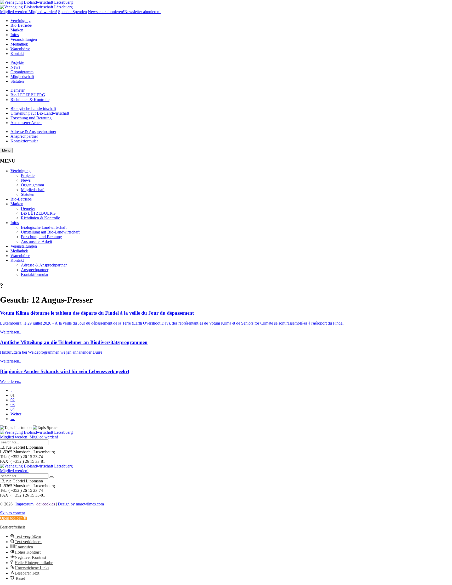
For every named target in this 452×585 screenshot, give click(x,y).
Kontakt (17, 53)
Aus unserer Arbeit (26, 122)
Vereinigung (20, 20)
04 (12, 409)
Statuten (17, 81)
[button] (13, 518)
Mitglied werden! (14, 471)
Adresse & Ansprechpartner (33, 131)
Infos (14, 34)
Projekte (17, 62)
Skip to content (12, 513)
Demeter (17, 90)
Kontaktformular (24, 141)
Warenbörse (20, 49)
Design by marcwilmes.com (81, 504)
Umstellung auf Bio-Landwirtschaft (39, 113)
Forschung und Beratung (31, 118)
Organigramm (21, 72)
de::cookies (45, 504)
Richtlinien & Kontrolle (29, 99)
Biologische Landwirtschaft (33, 108)
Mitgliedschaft (22, 76)
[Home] (36, 2)
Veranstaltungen (23, 39)
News (15, 67)
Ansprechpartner (24, 136)
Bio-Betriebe (21, 25)
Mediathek (19, 44)
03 (12, 404)
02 (12, 400)
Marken (16, 30)
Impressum (24, 504)
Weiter (15, 414)
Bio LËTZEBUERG (27, 95)
